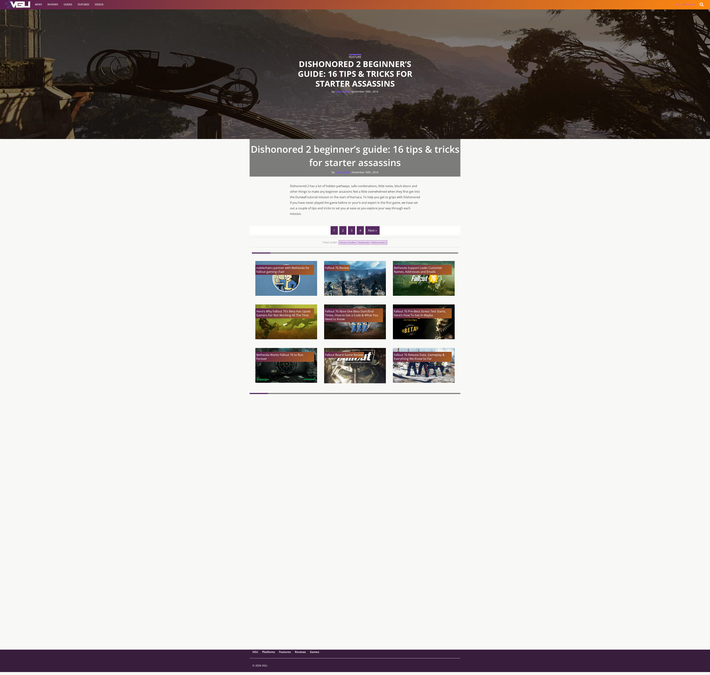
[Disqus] (355, 446)
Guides (68, 4)
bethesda (364, 242)
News (38, 4)
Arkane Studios (347, 242)
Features (83, 4)
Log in (679, 4)
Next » (372, 230)
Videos (99, 4)
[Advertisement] (355, 620)
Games (314, 652)
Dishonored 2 (379, 242)
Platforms (268, 652)
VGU (255, 652)
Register (691, 4)
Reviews (53, 4)
